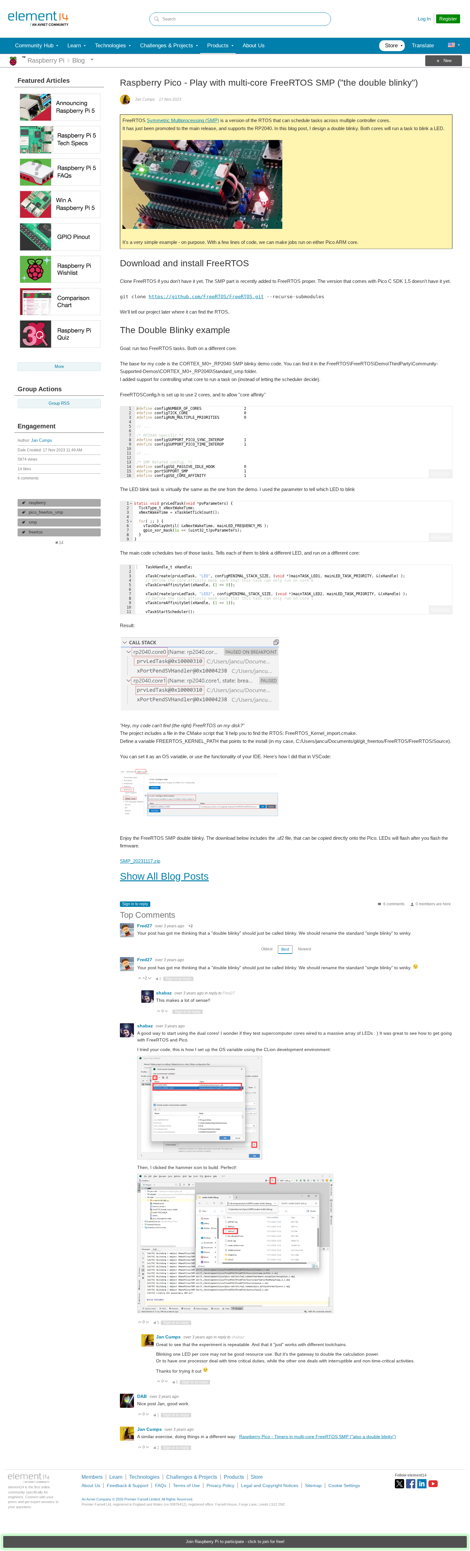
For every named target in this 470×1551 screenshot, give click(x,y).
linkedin (422, 1483)
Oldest (266, 949)
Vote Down (150, 978)
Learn (115, 1477)
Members (92, 1477)
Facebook (410, 1483)
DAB (142, 1396)
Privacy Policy (220, 1485)
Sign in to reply (135, 904)
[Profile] (451, 46)
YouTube (433, 1483)
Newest (304, 949)
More (23, 57)
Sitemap (313, 1485)
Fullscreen (440, 473)
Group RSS (59, 403)
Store (257, 1477)
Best (285, 949)
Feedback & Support (127, 1485)
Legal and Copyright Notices (269, 1485)
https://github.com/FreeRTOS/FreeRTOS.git (206, 297)
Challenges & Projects (191, 1477)
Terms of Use (186, 1485)
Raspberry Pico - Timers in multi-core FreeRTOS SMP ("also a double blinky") (317, 1436)
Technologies (144, 1477)
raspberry (37, 503)
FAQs (160, 1485)
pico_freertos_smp (46, 512)
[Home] (38, 19)
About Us (91, 1485)
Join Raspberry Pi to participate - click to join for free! (235, 1541)
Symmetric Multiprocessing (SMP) (183, 120)
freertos (36, 532)
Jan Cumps (41, 440)
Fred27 (145, 925)
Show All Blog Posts (164, 876)
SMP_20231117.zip (140, 861)
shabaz (164, 992)
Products (234, 1477)
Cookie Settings (344, 1485)
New (447, 60)
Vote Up (140, 978)
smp (33, 522)
